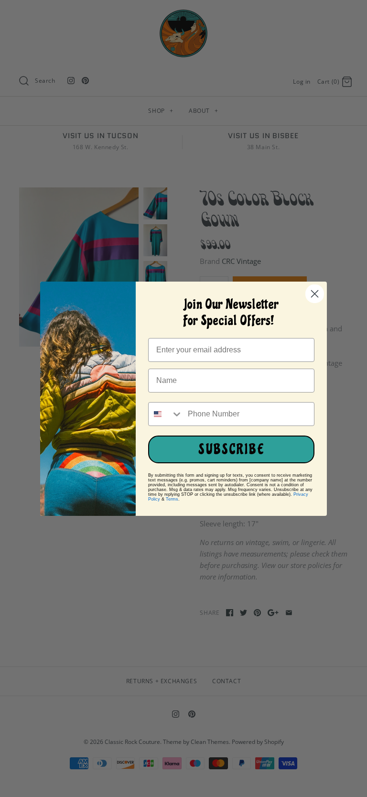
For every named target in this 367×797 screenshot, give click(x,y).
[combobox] (166, 414)
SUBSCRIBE (231, 449)
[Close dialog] (314, 293)
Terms (172, 499)
